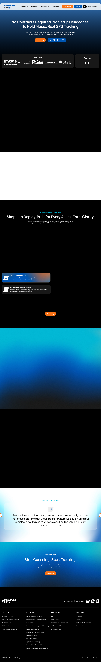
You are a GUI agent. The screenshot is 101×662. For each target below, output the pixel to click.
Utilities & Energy (31, 635)
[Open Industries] (37, 6)
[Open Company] (58, 6)
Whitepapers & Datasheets (59, 623)
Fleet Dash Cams (7, 623)
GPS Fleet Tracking (7, 616)
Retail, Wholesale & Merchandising (37, 648)
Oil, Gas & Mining (31, 638)
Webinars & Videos (57, 626)
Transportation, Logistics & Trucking (37, 626)
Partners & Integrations (83, 623)
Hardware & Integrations (9, 629)
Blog (52, 616)
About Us (79, 616)
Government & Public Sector (35, 632)
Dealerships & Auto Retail (34, 616)
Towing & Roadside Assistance (35, 645)
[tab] (26, 277)
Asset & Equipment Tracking (10, 619)
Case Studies (55, 619)
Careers (78, 619)
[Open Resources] (48, 6)
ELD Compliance (7, 626)
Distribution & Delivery (33, 629)
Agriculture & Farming (33, 642)
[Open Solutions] (27, 6)
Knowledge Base (56, 629)
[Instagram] (88, 601)
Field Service (30, 623)
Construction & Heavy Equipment (36, 619)
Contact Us (79, 626)
